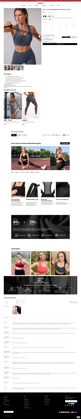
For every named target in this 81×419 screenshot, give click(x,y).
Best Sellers (36, 5)
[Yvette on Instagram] (69, 405)
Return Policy (26, 402)
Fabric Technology (6, 404)
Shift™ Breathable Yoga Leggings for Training (28, 121)
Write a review (72, 302)
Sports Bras (51, 5)
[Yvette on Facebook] (65, 405)
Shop (30, 5)
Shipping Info (26, 399)
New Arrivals (44, 5)
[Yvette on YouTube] (71, 405)
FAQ (25, 397)
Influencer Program (47, 399)
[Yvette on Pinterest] (67, 405)
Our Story (46, 397)
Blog (4, 402)
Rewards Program (27, 404)
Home (4, 7)
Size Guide (5, 399)
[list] (22, 36)
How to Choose (6, 397)
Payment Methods (27, 407)
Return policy (55, 42)
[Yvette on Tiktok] (73, 405)
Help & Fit (58, 5)
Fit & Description (49, 19)
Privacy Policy (47, 402)
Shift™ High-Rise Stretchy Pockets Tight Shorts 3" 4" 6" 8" (11, 121)
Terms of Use (46, 404)
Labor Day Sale (23, 5)
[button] (77, 3)
